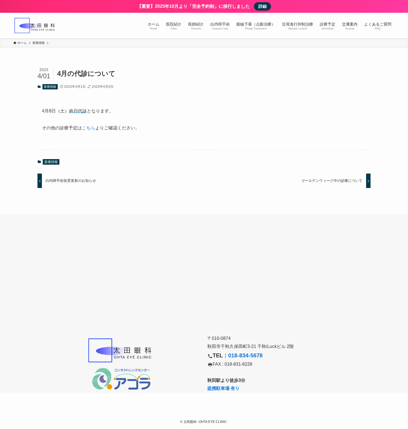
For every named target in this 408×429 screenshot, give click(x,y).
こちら (88, 128)
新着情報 (50, 86)
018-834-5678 (245, 355)
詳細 (262, 6)
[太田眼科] (35, 25)
